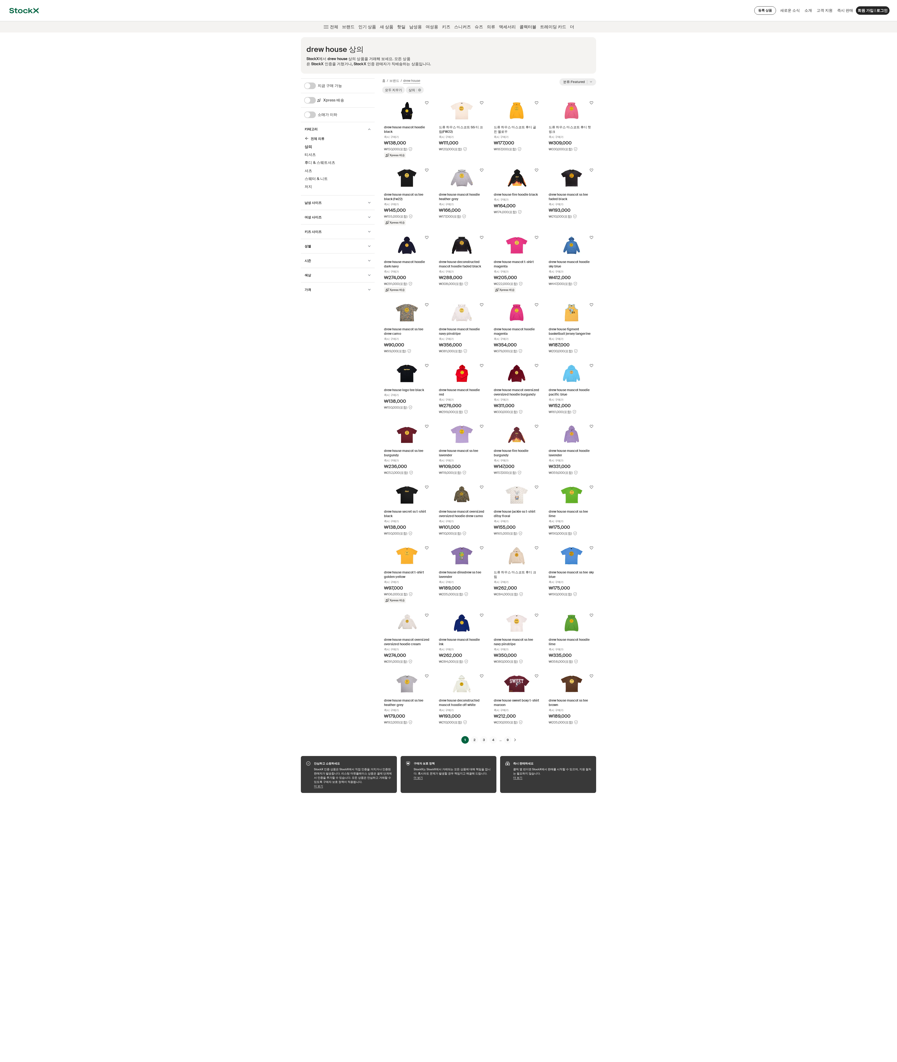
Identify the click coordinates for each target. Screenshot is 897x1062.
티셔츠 (310, 154)
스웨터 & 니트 (316, 178)
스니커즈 (462, 27)
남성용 (415, 27)
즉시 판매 (845, 10)
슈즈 (479, 27)
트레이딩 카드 (553, 27)
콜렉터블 (528, 27)
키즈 (446, 27)
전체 (334, 27)
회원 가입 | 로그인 (873, 10)
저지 (308, 186)
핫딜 (401, 27)
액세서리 (507, 27)
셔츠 (308, 170)
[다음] (515, 739)
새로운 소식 (790, 10)
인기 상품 (367, 27)
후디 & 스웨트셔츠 (320, 162)
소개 (809, 11)
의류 (491, 27)
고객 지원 (825, 10)
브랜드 (348, 27)
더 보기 (353, 786)
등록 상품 (765, 10)
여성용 (432, 27)
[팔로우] (426, 103)
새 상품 (386, 27)
